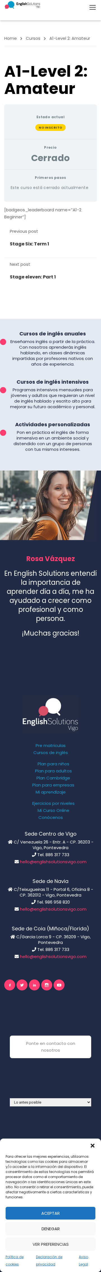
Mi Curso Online (53, 810)
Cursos (33, 38)
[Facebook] (10, 985)
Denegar (51, 1229)
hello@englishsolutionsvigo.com (53, 862)
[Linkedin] (34, 985)
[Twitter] (22, 985)
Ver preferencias (51, 1244)
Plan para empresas (53, 785)
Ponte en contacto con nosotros (50, 1046)
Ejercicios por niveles (53, 803)
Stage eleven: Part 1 (33, 277)
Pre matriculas (51, 745)
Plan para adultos (53, 771)
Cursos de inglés (50, 752)
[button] (92, 1145)
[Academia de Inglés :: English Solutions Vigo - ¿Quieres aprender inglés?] (22, 5)
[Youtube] (59, 985)
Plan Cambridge (53, 778)
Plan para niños (53, 764)
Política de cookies (15, 1261)
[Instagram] (47, 985)
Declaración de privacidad (49, 1261)
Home (10, 38)
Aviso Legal (83, 1261)
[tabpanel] (50, 213)
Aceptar (50, 1213)
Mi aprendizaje (51, 792)
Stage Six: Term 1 (29, 244)
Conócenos (50, 817)
